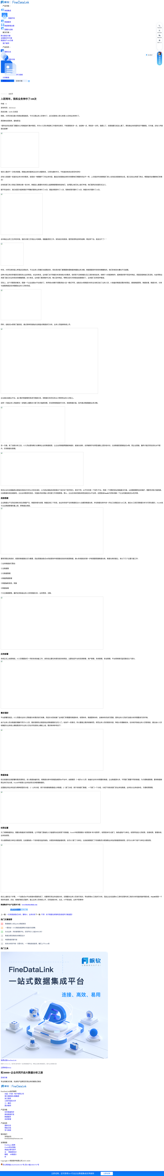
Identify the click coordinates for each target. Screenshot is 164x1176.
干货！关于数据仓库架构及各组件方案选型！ (57, 914)
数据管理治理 (9, 26)
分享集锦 (6, 78)
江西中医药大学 (10, 1101)
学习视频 (19, 75)
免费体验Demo (15, 910)
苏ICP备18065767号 (32, 1165)
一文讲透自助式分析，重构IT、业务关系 (20, 914)
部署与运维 (9, 30)
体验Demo (6, 81)
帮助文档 (11, 59)
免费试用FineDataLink (8, 1060)
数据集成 (8, 11)
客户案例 (6, 43)
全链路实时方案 (6, 38)
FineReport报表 (10, 1145)
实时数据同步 (9, 1112)
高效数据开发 (9, 1114)
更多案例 (8, 1106)
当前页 (10, 94)
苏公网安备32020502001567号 (13, 1165)
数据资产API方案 (7, 40)
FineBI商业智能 (10, 1147)
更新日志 (8, 52)
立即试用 (106, 1173)
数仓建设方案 (5, 36)
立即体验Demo (6, 1068)
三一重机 (8, 1103)
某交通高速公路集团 (12, 1096)
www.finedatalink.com (29, 905)
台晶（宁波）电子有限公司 (14, 1094)
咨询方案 (19, 81)
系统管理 (8, 1119)
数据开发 (11, 18)
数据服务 (8, 22)
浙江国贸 (8, 1098)
